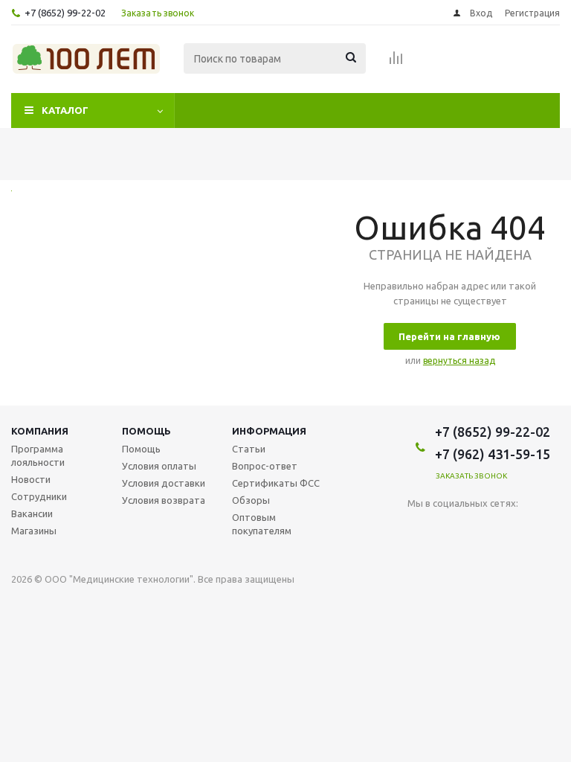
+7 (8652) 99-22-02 (65, 12)
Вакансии (32, 513)
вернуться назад (459, 360)
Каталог (65, 110)
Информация (269, 431)
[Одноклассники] (449, 528)
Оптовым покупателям (261, 524)
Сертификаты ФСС (276, 483)
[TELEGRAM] (479, 528)
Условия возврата (163, 500)
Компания (39, 431)
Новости (31, 479)
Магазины (34, 530)
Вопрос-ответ (264, 466)
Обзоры (251, 500)
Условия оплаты (159, 466)
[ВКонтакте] (418, 528)
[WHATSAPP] (510, 528)
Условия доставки (163, 483)
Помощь (146, 431)
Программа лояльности (38, 455)
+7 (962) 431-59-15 (492, 453)
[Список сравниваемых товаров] (396, 62)
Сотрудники (39, 496)
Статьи (248, 449)
